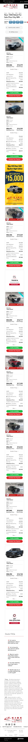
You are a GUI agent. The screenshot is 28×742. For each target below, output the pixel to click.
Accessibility (21, 735)
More (14, 153)
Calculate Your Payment (14, 95)
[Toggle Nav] (26, 6)
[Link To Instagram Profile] (14, 724)
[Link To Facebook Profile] (6, 724)
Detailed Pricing (13, 69)
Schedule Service (17, 726)
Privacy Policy (16, 735)
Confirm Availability (14, 92)
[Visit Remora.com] (21, 739)
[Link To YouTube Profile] (12, 724)
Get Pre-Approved (7, 726)
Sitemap (10, 735)
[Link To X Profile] (9, 724)
